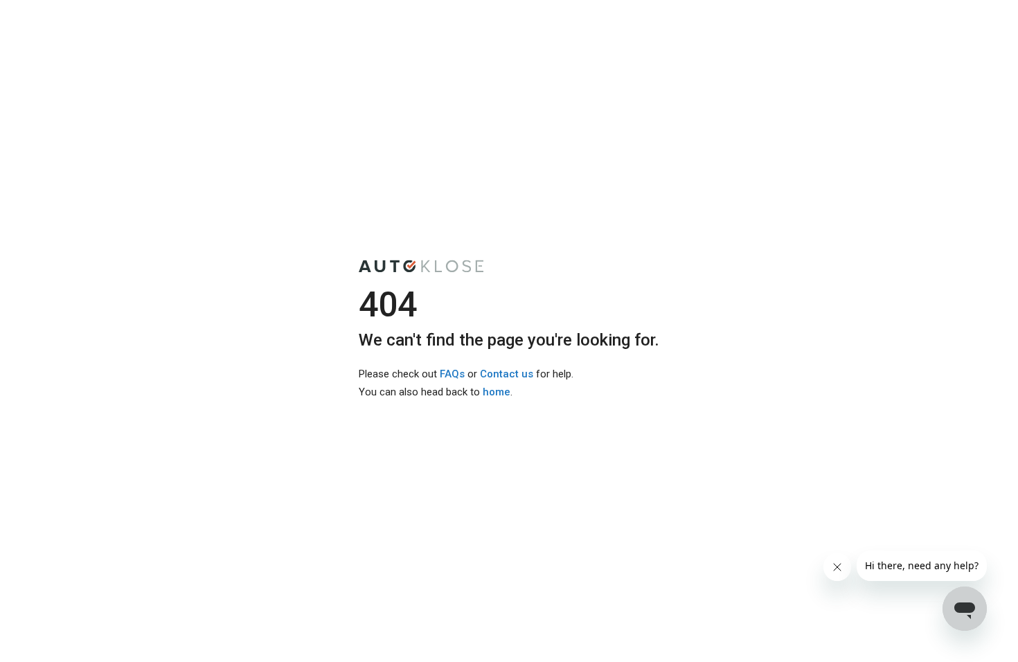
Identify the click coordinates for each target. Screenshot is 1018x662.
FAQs (452, 374)
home (496, 392)
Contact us (506, 374)
